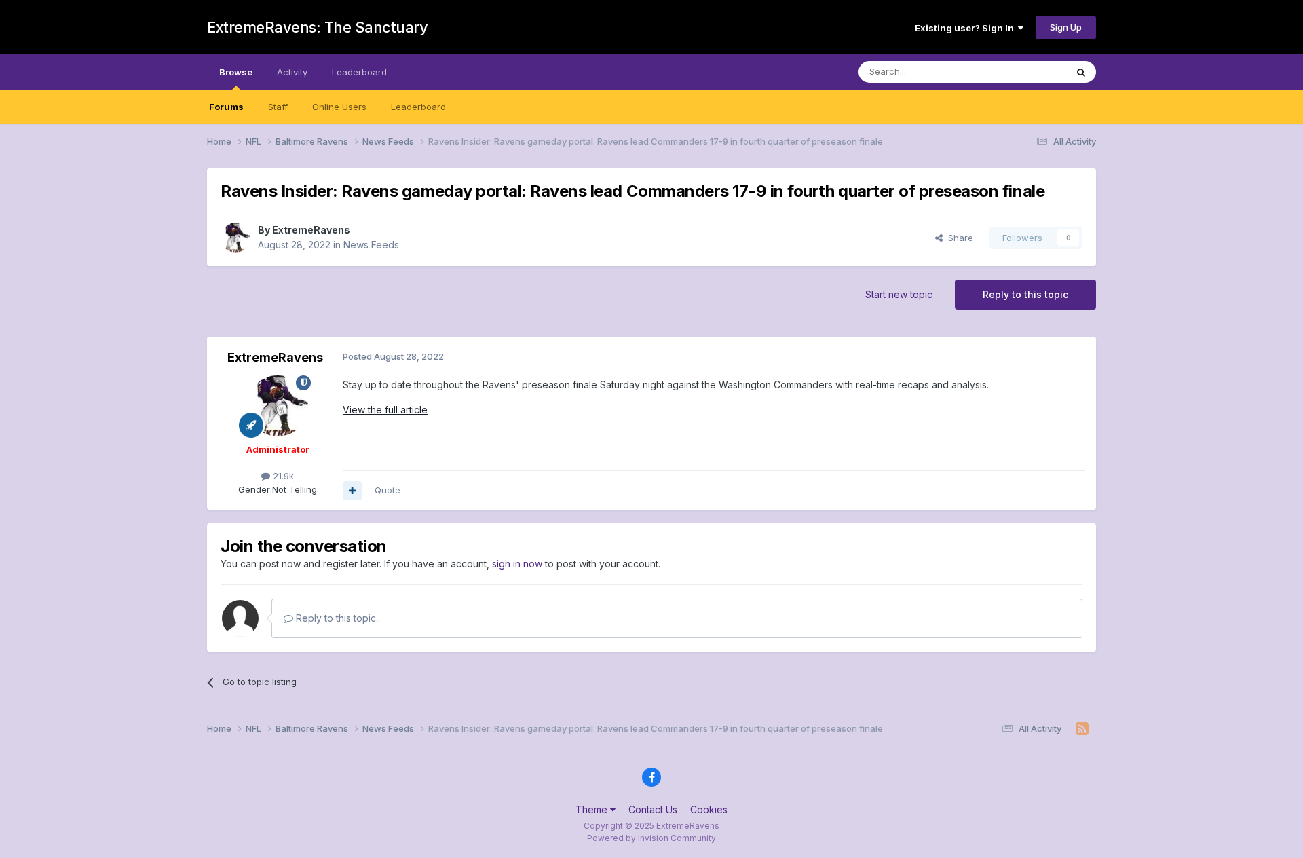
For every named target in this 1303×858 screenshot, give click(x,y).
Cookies (709, 809)
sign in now (517, 564)
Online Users (339, 106)
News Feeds (371, 244)
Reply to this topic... (337, 618)
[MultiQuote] (352, 490)
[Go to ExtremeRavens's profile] (235, 238)
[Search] (1081, 72)
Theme (592, 809)
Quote (387, 490)
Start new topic (898, 294)
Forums (226, 106)
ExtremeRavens (311, 230)
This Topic (1026, 72)
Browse (235, 72)
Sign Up (1066, 27)
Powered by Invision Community (651, 838)
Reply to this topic (1025, 294)
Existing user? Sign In (966, 27)
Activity (292, 72)
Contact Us (652, 809)
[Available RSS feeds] (1082, 729)
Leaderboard (418, 106)
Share (958, 237)
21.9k (282, 475)
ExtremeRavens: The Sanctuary (317, 27)
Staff (278, 106)
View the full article (385, 409)
